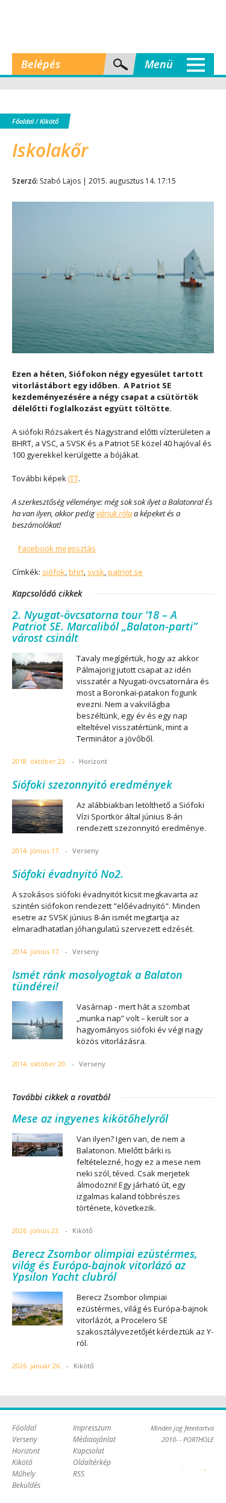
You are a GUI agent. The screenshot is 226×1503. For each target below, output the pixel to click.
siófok (53, 571)
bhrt (76, 571)
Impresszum (92, 1428)
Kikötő (49, 121)
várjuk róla (114, 513)
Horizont (26, 1451)
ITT (73, 478)
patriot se (125, 571)
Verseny (24, 1439)
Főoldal (23, 121)
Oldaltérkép (92, 1462)
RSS (78, 1474)
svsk (95, 571)
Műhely (24, 1474)
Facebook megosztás (57, 548)
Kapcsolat (88, 1451)
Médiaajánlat (94, 1439)
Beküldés (26, 1485)
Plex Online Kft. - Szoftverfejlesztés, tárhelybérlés (183, 1463)
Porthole (113, 26)
